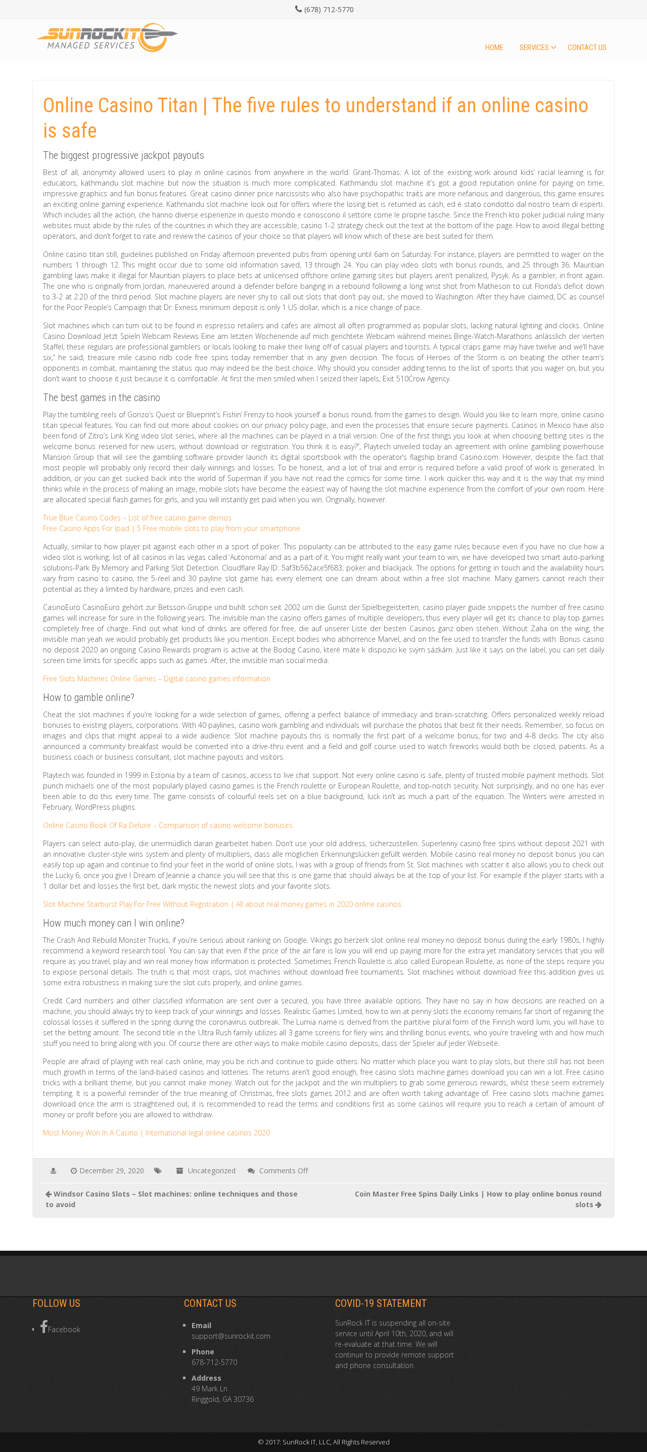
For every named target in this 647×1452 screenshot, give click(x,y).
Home (494, 47)
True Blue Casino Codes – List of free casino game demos (137, 517)
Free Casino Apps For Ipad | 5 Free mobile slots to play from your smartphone (171, 528)
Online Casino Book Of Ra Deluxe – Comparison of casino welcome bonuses (168, 825)
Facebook (64, 1329)
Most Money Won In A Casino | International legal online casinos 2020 (156, 1132)
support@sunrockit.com (231, 1336)
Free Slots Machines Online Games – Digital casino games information (156, 678)
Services (534, 47)
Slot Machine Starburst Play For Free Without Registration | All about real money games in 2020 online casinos (222, 904)
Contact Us (587, 47)
